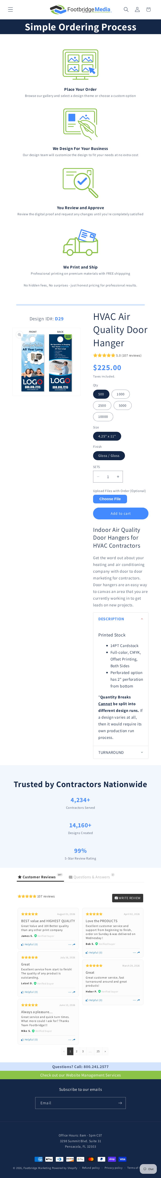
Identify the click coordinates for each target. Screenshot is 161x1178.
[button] (10, 9)
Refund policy (91, 1168)
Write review (129, 898)
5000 (123, 405)
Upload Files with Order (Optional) (119, 491)
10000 (103, 416)
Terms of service (137, 1168)
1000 (121, 394)
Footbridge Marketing (37, 1168)
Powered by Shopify (64, 1168)
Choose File (110, 499)
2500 (102, 405)
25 (98, 1051)
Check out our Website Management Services (80, 1075)
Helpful (29, 944)
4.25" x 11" (107, 436)
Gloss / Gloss (109, 455)
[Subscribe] (120, 1103)
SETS (96, 467)
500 (101, 394)
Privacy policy (114, 1168)
